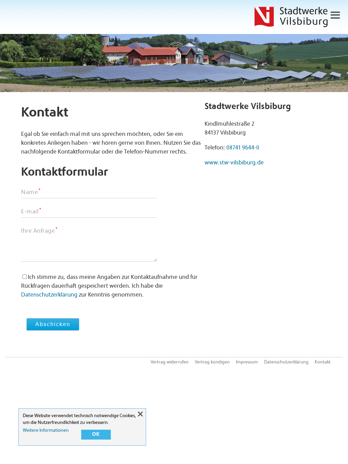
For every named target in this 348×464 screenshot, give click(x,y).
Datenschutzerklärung (49, 295)
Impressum (247, 362)
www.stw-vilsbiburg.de (234, 163)
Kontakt (323, 362)
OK (96, 434)
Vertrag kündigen (212, 362)
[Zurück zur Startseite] (291, 19)
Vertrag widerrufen (170, 362)
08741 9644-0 (242, 148)
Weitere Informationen (46, 430)
